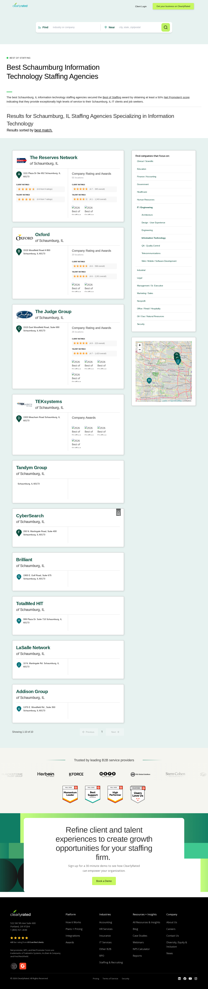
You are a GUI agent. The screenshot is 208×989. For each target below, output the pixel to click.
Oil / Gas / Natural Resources (150, 316)
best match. (43, 130)
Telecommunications (151, 253)
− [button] (140, 350)
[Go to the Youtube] (185, 978)
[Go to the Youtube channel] (190, 978)
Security (141, 324)
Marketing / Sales (145, 293)
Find (45, 27)
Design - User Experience (153, 222)
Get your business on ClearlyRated (173, 6)
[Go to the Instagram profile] (196, 978)
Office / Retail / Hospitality (148, 308)
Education (141, 169)
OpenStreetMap (176, 400)
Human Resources (145, 199)
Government (143, 184)
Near (112, 27)
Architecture (147, 215)
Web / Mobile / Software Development (159, 261)
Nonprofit (141, 301)
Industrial (141, 270)
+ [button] (140, 345)
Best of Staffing (112, 97)
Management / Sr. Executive (150, 285)
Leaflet (164, 400)
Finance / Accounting (146, 176)
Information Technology (154, 238)
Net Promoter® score (177, 97)
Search (165, 27)
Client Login (141, 6)
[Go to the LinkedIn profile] (179, 978)
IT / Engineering (145, 207)
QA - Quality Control (151, 245)
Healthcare (142, 192)
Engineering (147, 230)
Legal (139, 278)
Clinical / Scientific (145, 161)
